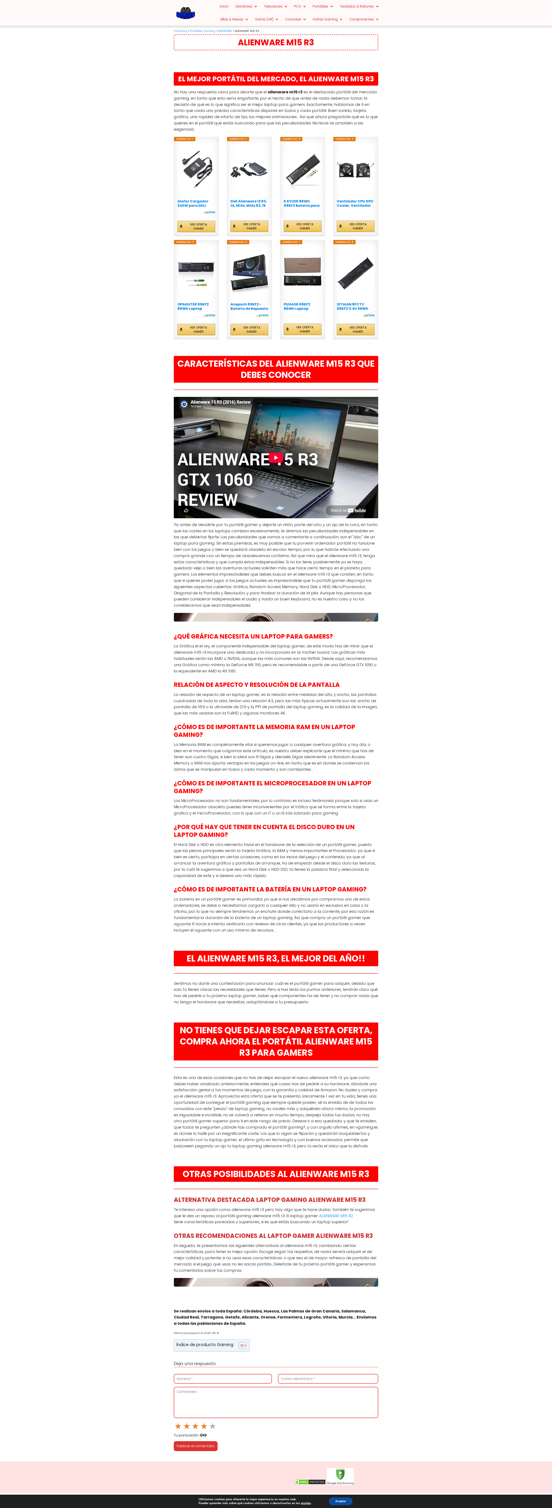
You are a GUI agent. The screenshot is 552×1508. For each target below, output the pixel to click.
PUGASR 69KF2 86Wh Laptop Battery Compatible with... (302, 306)
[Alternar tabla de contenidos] (240, 1345)
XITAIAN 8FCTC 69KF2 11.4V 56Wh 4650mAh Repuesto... (352, 306)
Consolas (293, 19)
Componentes (361, 19)
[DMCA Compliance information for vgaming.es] (310, 1484)
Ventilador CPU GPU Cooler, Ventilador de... (355, 203)
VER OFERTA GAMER (198, 226)
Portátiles (320, 6)
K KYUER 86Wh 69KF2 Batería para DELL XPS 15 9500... (302, 203)
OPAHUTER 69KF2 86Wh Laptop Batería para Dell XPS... (193, 306)
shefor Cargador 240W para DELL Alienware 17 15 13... (194, 203)
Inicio (224, 6)
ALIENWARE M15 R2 (336, 1215)
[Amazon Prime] (209, 213)
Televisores (273, 6)
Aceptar (340, 1501)
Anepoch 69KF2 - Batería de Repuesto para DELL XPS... (249, 306)
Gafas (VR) (264, 19)
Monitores (244, 6)
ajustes (306, 1503)
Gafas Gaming (325, 19)
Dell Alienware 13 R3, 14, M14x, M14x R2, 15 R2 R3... (249, 203)
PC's (297, 6)
